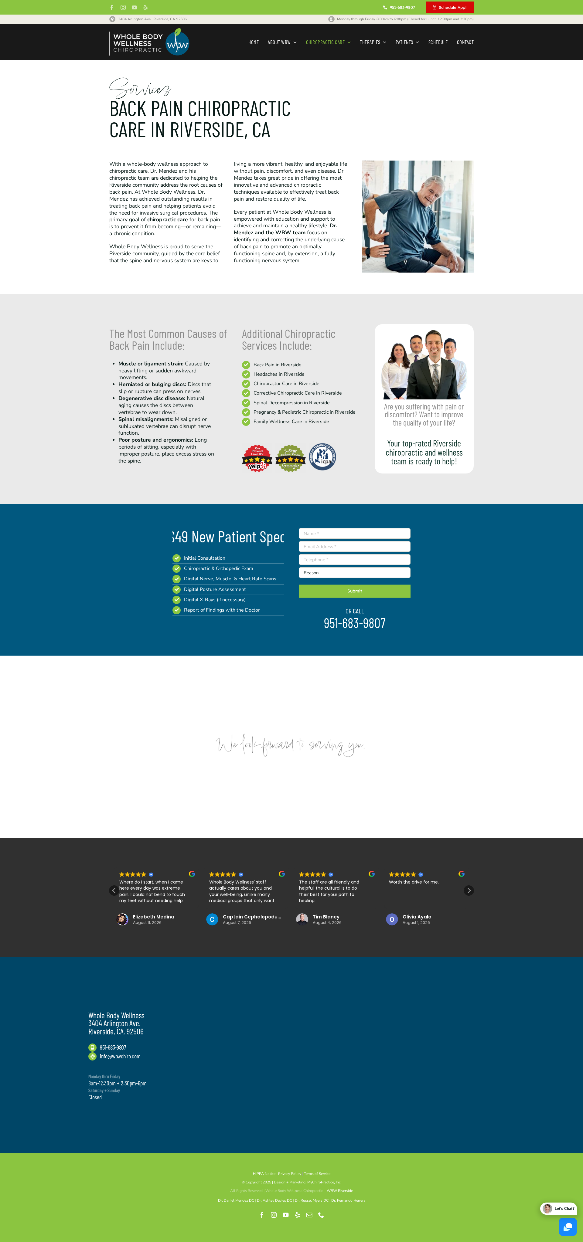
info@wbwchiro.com (120, 1056)
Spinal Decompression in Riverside (292, 402)
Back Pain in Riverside (278, 364)
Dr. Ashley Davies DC (274, 1200)
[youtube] (134, 7)
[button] (468, 890)
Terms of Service (317, 1173)
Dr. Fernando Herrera (348, 1200)
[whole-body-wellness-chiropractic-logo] (149, 30)
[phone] (321, 1215)
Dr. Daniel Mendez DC (236, 1200)
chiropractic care (167, 219)
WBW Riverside (340, 1190)
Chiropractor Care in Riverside (286, 383)
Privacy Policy (289, 1173)
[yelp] (145, 7)
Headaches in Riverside (279, 374)
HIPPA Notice (264, 1173)
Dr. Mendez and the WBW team (285, 229)
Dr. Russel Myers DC (312, 1200)
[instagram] (123, 7)
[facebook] (111, 7)
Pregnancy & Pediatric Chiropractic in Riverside (305, 412)
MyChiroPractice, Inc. (324, 1182)
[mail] (309, 1215)
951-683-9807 (113, 1047)
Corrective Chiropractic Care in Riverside (298, 393)
